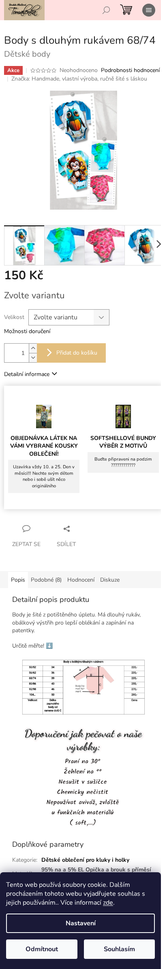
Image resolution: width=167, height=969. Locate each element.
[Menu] (149, 10)
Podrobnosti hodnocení (130, 70)
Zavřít (83, 528)
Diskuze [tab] (110, 580)
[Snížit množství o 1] (33, 357)
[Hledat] (106, 10)
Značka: (79, 79)
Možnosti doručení (27, 331)
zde (108, 902)
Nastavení (81, 923)
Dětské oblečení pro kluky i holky (85, 860)
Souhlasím (119, 949)
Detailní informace (26, 374)
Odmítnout (42, 949)
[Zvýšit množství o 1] (33, 348)
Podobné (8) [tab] (46, 580)
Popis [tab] (18, 580)
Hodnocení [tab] (80, 580)
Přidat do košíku (76, 353)
